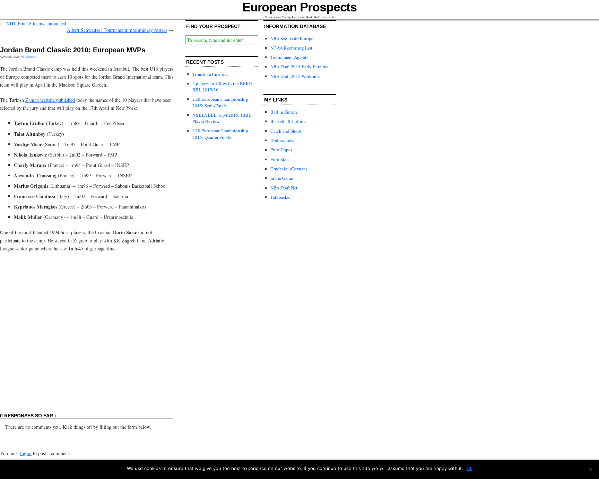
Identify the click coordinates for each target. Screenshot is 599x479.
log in (26, 453)
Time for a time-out (210, 74)
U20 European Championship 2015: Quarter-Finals (220, 133)
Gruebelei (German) (288, 169)
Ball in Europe (284, 112)
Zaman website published (50, 100)
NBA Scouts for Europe (291, 38)
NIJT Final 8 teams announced (36, 23)
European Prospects (299, 7)
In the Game (281, 178)
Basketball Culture (288, 121)
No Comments (28, 57)
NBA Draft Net (283, 188)
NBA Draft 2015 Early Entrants (299, 66)
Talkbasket (280, 197)
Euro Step (279, 159)
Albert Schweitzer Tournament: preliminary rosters (117, 30)
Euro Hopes (281, 150)
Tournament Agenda (289, 57)
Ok (469, 468)
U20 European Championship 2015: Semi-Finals (220, 102)
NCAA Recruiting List (291, 48)
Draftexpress (282, 140)
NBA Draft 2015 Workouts (295, 76)
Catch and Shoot (286, 131)
